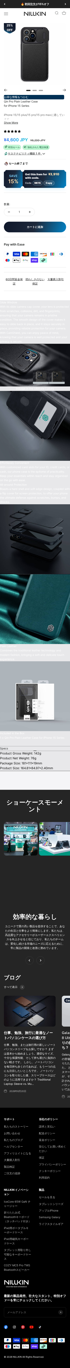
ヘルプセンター (13, 1146)
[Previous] (5, 90)
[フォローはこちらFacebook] (6, 1328)
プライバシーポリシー (52, 1164)
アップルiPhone (48, 1210)
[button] (12, 131)
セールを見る (47, 1197)
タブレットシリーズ (51, 1204)
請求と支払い (47, 1126)
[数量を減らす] (9, 212)
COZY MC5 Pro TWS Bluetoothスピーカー (17, 1267)
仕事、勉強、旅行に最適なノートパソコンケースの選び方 (28, 1035)
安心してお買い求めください (52, 1148)
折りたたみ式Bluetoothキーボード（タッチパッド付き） (17, 1217)
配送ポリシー (47, 1133)
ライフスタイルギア (51, 1224)
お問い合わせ (12, 1133)
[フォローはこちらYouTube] (31, 1328)
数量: (7, 204)
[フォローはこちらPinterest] (23, 1328)
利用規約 (44, 1177)
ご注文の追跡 (12, 1173)
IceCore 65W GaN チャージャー (17, 1203)
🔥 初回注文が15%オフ (35, 4)
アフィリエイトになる (17, 1153)
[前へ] (4, 4)
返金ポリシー (47, 1139)
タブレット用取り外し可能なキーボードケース (17, 1254)
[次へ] (65, 4)
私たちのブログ (13, 1139)
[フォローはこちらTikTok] (40, 1328)
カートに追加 (35, 226)
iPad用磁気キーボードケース (16, 1241)
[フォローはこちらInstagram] (14, 1328)
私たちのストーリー (16, 1126)
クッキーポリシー (50, 1171)
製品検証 (9, 1166)
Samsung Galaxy (49, 1217)
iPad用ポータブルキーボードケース (16, 1230)
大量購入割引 (12, 1159)
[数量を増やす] (30, 212)
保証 (41, 1157)
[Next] (64, 90)
